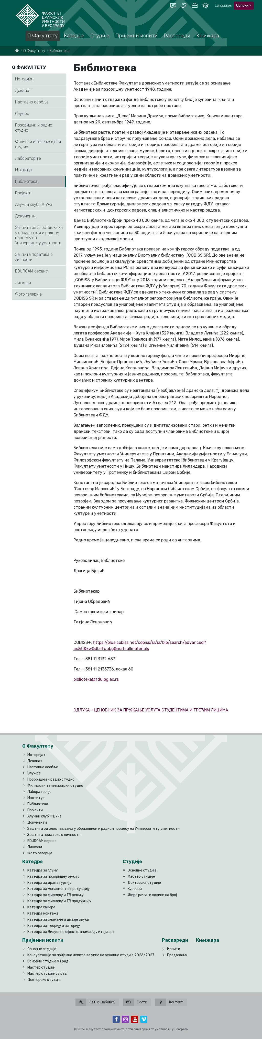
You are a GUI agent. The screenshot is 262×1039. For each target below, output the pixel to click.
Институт (23, 169)
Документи (25, 216)
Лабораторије (28, 158)
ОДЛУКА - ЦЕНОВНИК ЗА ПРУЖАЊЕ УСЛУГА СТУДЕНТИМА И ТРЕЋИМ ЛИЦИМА (150, 710)
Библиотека (26, 181)
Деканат (23, 90)
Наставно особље (32, 102)
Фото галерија (28, 294)
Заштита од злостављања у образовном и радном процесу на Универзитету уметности (39, 235)
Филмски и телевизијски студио (38, 144)
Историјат (24, 79)
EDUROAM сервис (31, 271)
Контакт (175, 1002)
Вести (141, 1002)
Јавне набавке (101, 1002)
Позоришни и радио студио (33, 128)
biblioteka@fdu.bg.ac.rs (96, 679)
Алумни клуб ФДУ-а (33, 204)
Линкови (23, 282)
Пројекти (23, 193)
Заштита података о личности (34, 257)
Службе (22, 113)
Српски (242, 5)
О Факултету (34, 51)
